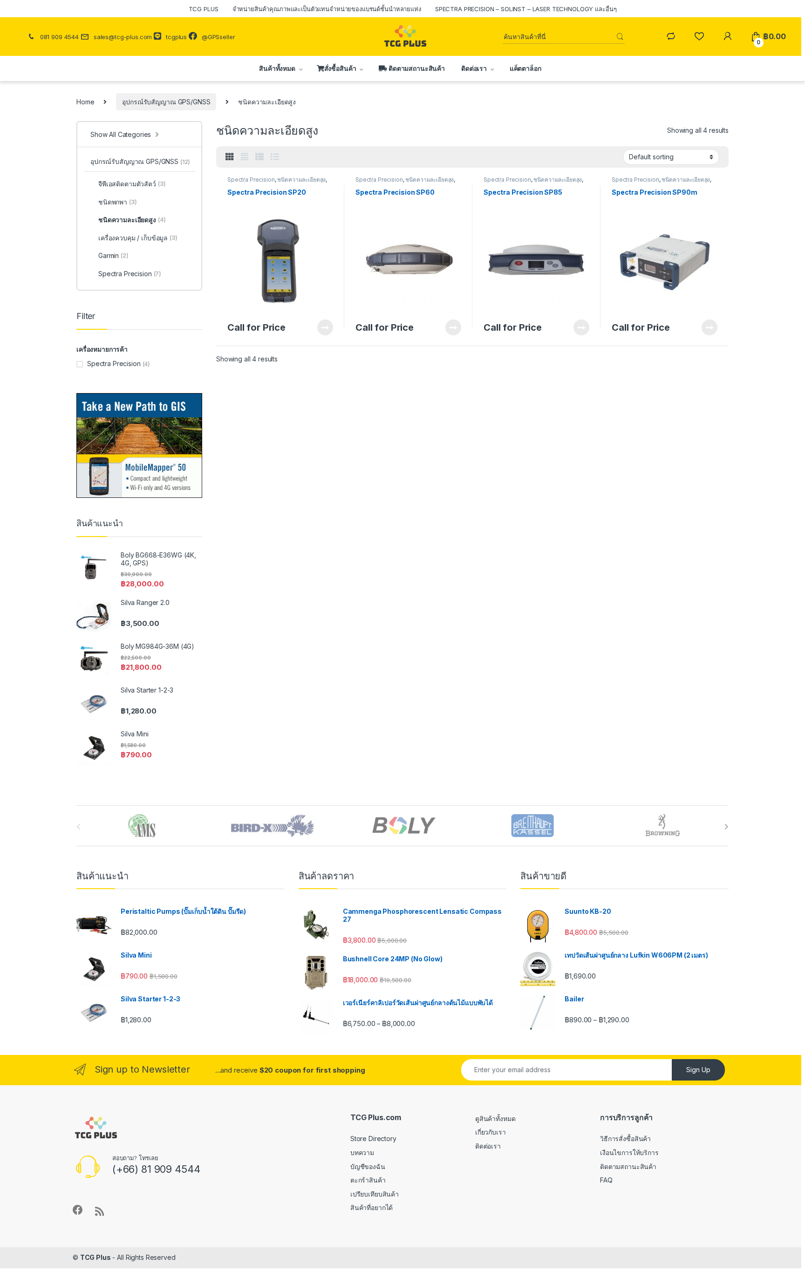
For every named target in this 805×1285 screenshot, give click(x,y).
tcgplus (176, 37)
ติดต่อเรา (474, 68)
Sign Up (698, 1070)
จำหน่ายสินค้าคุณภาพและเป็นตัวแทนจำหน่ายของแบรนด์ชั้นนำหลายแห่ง (326, 9)
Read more (325, 327)
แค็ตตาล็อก (524, 68)
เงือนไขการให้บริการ (629, 1152)
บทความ (362, 1152)
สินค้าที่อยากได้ (371, 1207)
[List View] (275, 157)
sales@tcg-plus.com (123, 37)
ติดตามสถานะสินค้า (416, 68)
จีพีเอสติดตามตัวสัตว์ (132, 184)
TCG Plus (95, 1257)
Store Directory (373, 1138)
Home (85, 102)
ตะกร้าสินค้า (368, 1180)
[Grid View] (229, 157)
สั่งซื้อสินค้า (340, 68)
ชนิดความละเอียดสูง (301, 179)
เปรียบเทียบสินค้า (374, 1194)
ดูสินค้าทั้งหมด (495, 1118)
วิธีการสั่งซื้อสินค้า (625, 1138)
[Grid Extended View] (244, 157)
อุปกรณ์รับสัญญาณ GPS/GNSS (166, 102)
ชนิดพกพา (117, 202)
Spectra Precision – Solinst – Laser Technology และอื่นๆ (526, 9)
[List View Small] (259, 157)
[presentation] (726, 826)
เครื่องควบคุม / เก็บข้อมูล (137, 238)
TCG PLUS (203, 9)
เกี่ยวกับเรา (490, 1132)
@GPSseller (218, 37)
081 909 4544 (59, 37)
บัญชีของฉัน (367, 1166)
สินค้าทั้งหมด (275, 68)
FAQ (606, 1180)
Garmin (113, 255)
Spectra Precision (251, 179)
